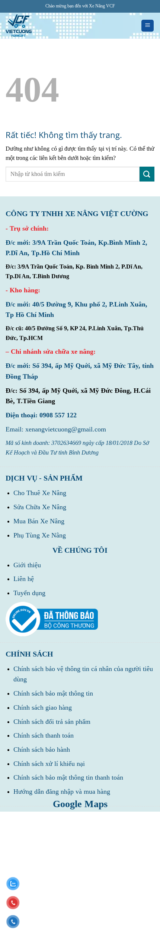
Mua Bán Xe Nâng (38, 521)
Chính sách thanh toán (43, 735)
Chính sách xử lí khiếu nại (49, 763)
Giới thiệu (27, 565)
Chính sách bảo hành (41, 749)
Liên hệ (23, 578)
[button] (147, 26)
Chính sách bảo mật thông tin (53, 693)
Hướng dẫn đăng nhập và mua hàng (61, 791)
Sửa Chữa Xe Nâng (39, 507)
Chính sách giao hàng (42, 707)
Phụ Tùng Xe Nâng (39, 535)
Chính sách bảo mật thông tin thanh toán (68, 777)
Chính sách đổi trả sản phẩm (51, 721)
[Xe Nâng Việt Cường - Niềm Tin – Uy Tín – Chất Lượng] (19, 26)
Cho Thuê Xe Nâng (39, 493)
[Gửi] (147, 174)
